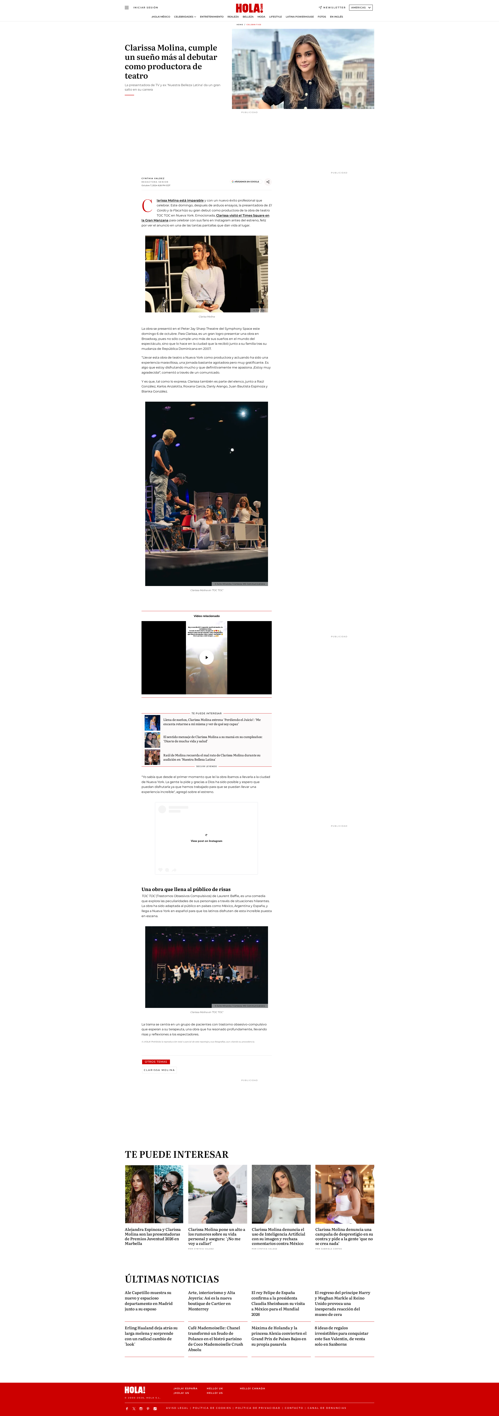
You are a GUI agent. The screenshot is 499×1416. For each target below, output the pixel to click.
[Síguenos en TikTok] (155, 1408)
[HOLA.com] (249, 8)
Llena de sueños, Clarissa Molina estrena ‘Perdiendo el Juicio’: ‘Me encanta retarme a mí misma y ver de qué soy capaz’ (212, 721)
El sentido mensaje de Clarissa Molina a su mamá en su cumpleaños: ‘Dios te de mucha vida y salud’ (212, 738)
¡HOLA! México (161, 16)
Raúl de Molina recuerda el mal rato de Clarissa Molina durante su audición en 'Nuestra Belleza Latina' (211, 757)
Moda (261, 16)
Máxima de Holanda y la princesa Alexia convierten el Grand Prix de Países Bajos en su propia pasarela (279, 1336)
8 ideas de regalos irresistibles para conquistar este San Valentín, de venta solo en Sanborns (341, 1336)
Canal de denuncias (327, 1407)
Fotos (322, 16)
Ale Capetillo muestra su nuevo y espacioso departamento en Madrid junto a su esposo (149, 1300)
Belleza (248, 16)
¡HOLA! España (186, 1388)
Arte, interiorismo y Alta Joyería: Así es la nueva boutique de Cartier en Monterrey (211, 1300)
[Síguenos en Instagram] (141, 1408)
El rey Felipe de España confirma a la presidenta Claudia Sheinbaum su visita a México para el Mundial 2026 (278, 1303)
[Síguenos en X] (134, 1408)
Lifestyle (275, 16)
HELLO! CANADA (252, 1388)
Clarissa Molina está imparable (180, 200)
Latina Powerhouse (300, 16)
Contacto (294, 1407)
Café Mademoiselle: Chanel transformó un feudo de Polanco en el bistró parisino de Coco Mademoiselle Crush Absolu (215, 1338)
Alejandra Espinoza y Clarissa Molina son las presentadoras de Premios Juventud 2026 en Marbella (153, 1236)
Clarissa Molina (159, 1070)
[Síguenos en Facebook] (127, 1408)
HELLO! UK (215, 1388)
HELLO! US (215, 1393)
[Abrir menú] (127, 7)
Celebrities (254, 25)
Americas (358, 7)
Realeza (233, 16)
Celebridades (183, 16)
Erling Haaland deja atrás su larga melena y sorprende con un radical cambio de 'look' (151, 1336)
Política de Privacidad (257, 1407)
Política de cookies (212, 1407)
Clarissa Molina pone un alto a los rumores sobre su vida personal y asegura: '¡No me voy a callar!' (216, 1236)
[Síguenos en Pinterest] (148, 1408)
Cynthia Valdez (153, 178)
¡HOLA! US (181, 1393)
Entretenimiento (212, 16)
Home (240, 25)
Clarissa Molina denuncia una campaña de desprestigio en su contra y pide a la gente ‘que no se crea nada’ (344, 1236)
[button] (206, 657)
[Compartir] (268, 182)
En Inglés (336, 16)
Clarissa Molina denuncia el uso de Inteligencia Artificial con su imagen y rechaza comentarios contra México (278, 1236)
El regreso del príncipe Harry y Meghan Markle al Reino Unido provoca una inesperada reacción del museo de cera (342, 1303)
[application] (207, 657)
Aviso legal (177, 1407)
